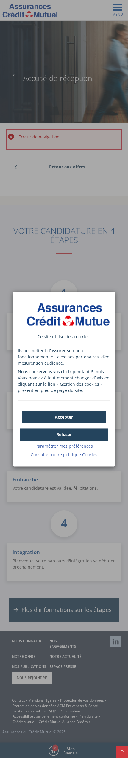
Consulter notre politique (64, 454)
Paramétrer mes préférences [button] (64, 446)
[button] (63, 417)
